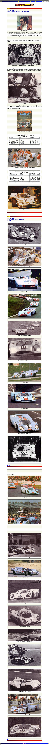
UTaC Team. (8, 465)
